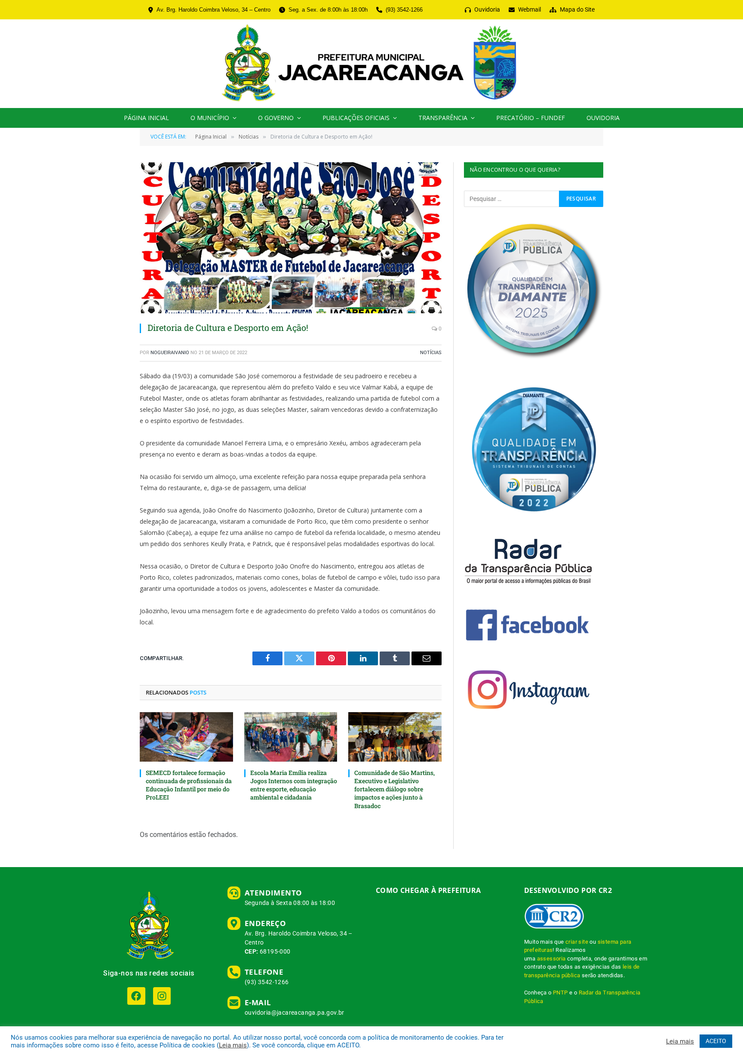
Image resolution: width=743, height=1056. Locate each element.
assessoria (551, 958)
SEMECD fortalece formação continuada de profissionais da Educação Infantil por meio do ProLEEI (189, 785)
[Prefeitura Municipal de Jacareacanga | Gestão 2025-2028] (371, 63)
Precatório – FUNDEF (530, 118)
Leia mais (233, 1045)
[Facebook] (136, 996)
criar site (576, 942)
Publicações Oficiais (356, 118)
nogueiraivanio (169, 352)
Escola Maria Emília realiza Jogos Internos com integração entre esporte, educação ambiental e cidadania (293, 785)
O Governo (276, 118)
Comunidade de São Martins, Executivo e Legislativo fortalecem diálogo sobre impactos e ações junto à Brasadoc (394, 789)
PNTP (560, 992)
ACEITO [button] (716, 1040)
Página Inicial (146, 118)
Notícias (431, 352)
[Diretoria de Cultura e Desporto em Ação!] (291, 237)
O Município (209, 118)
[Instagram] (162, 996)
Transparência (442, 118)
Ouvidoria (603, 118)
